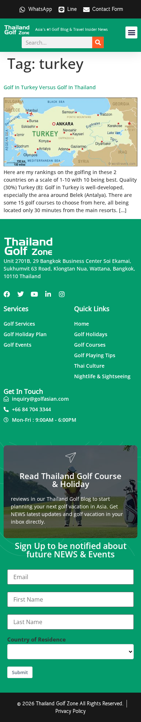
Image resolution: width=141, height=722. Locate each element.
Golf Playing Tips (94, 355)
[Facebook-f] (7, 294)
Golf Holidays (90, 334)
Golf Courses (90, 344)
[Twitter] (20, 294)
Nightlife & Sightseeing (102, 376)
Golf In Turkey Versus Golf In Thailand (50, 87)
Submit (20, 672)
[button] (131, 32)
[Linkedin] (48, 294)
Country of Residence (36, 639)
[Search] (98, 42)
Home (81, 323)
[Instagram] (62, 294)
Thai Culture (89, 365)
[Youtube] (34, 294)
